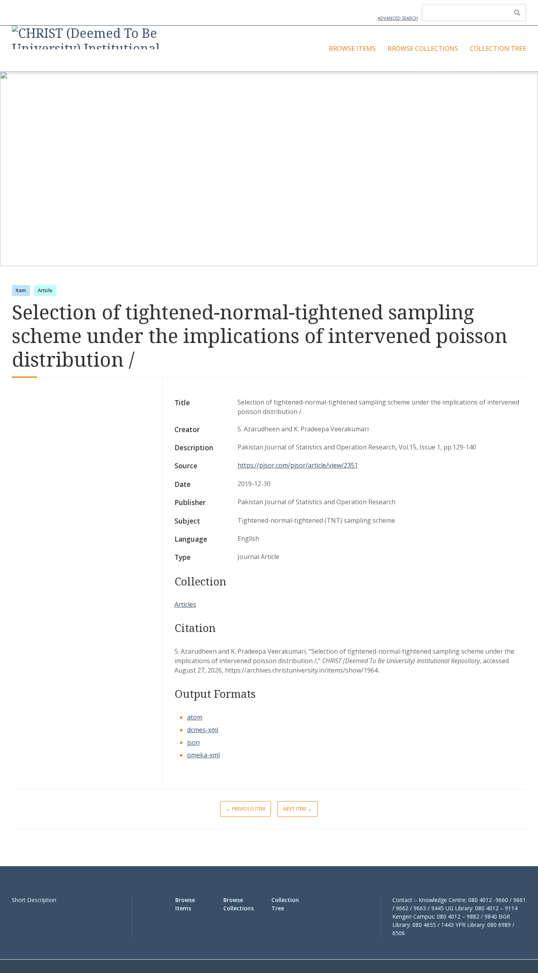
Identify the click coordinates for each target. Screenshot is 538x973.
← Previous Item (245, 808)
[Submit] (517, 12)
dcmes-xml (202, 729)
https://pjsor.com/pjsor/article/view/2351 (297, 465)
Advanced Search (398, 18)
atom (194, 717)
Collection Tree (498, 48)
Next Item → (297, 808)
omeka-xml (203, 755)
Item (21, 290)
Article (45, 290)
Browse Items (352, 48)
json (193, 742)
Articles (185, 604)
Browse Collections (423, 48)
